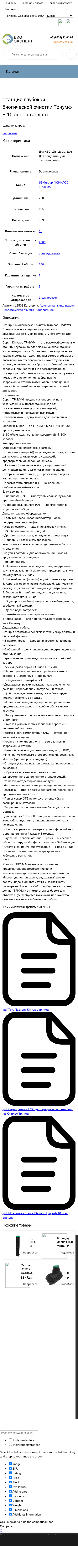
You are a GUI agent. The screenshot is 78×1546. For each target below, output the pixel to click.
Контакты (10, 9)
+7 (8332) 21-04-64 (61, 37)
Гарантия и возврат (60, 3)
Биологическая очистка (18, 310)
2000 (42, 242)
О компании (9, 3)
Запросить (9, 133)
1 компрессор (48, 297)
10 (40, 231)
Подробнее (30, 1252)
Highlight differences (26, 1444)
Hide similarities (23, 1440)
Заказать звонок (63, 41)
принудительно (49, 253)
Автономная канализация (57, 305)
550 (41, 264)
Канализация (45, 310)
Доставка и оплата (32, 3)
